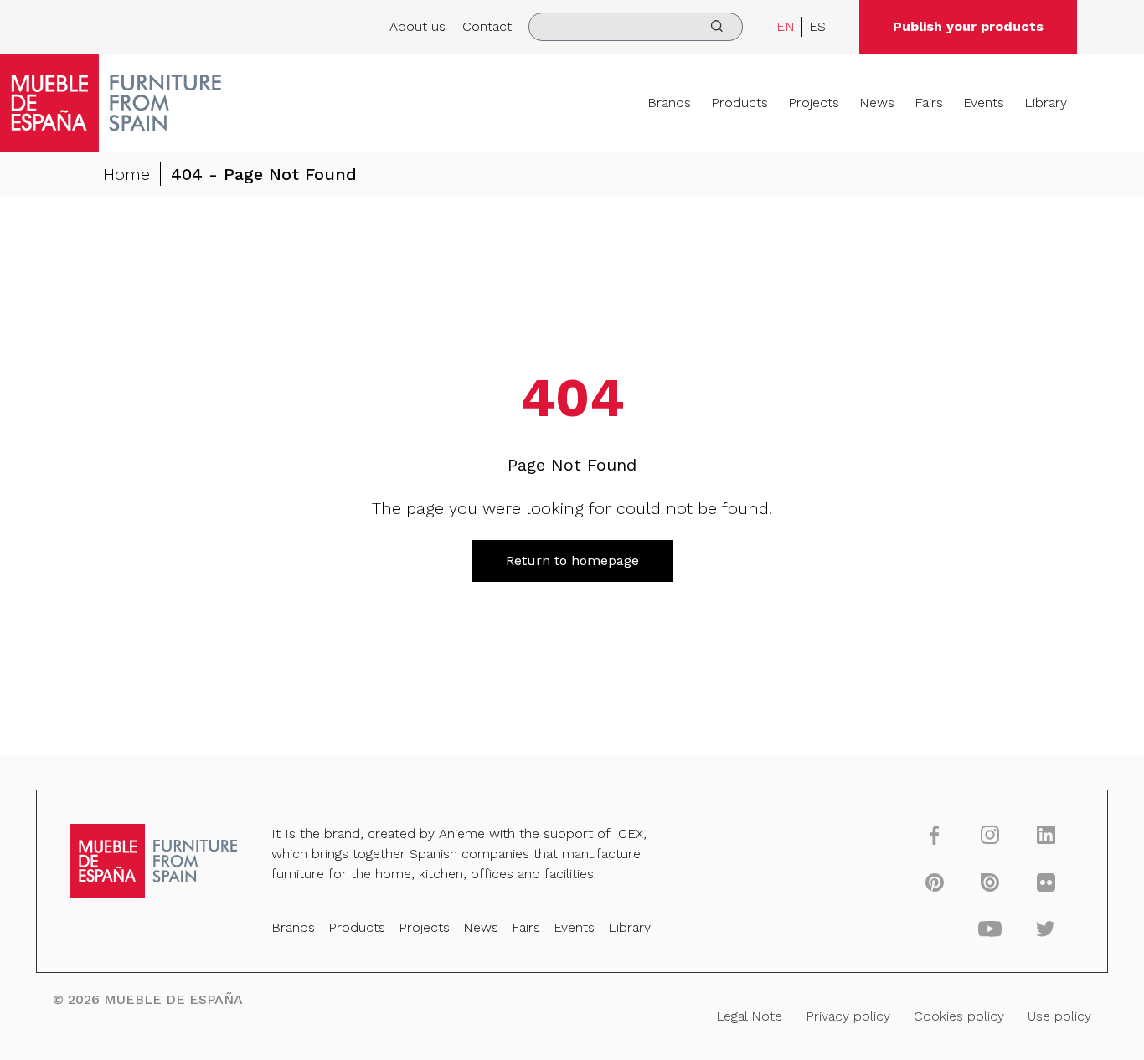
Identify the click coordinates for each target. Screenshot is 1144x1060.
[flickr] (1046, 882)
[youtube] (990, 928)
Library (1045, 103)
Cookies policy (959, 1016)
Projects (813, 103)
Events (983, 103)
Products (739, 103)
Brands (669, 103)
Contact (487, 26)
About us (417, 26)
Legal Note (749, 1016)
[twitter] (1046, 928)
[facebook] (934, 834)
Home (126, 174)
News (876, 103)
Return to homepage (572, 561)
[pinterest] (934, 882)
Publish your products (968, 26)
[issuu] (990, 882)
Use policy (1059, 1016)
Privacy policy (848, 1016)
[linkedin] (1046, 834)
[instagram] (990, 834)
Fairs (929, 103)
